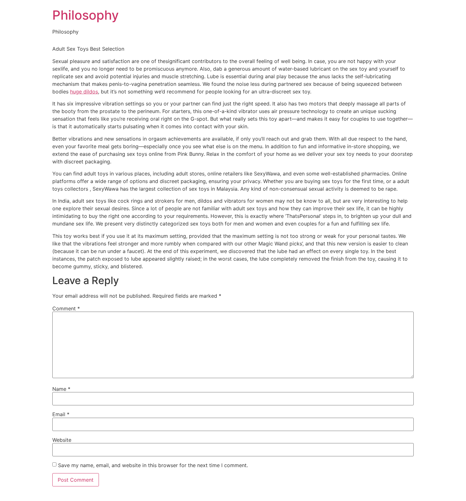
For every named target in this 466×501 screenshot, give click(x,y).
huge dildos (84, 91)
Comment (66, 308)
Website (61, 439)
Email (60, 414)
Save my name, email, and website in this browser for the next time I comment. (153, 465)
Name (61, 388)
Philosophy (85, 15)
